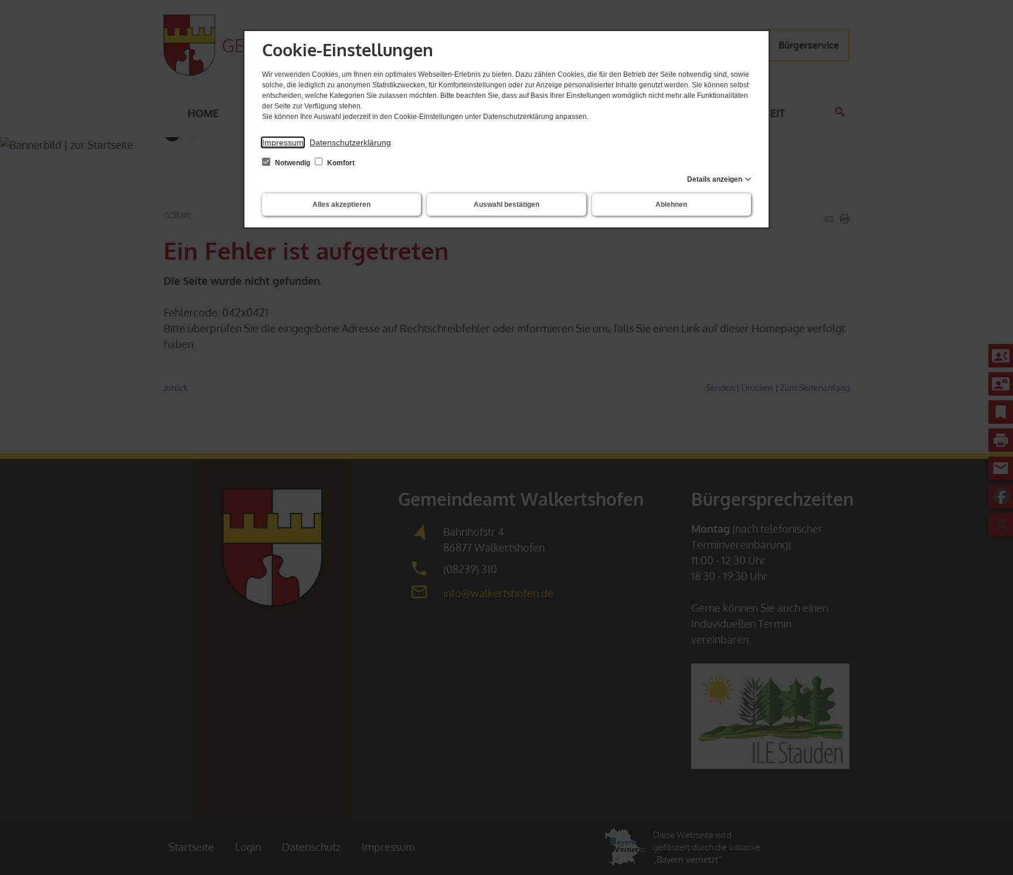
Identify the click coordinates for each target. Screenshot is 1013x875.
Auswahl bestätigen (506, 204)
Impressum (283, 142)
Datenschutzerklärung (350, 142)
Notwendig (292, 163)
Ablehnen (671, 204)
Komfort (340, 163)
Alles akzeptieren (341, 204)
